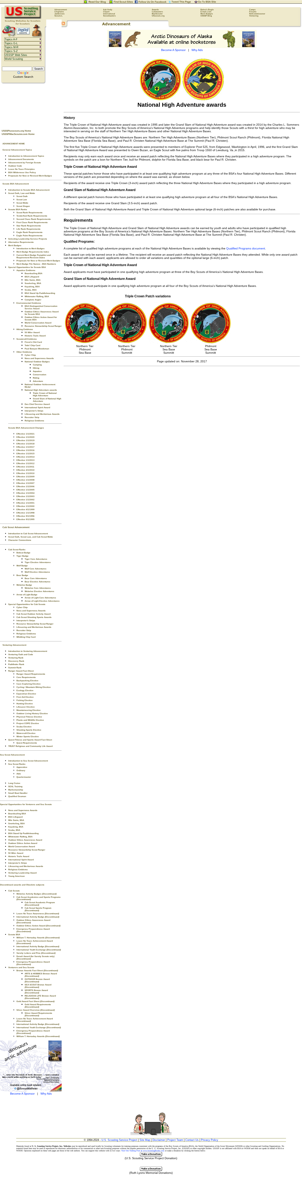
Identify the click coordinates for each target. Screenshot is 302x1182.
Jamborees (59, 14)
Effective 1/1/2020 (25, 437)
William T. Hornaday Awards (38, 937)
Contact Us (192, 1139)
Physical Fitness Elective (29, 717)
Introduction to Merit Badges (30, 248)
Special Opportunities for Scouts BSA (27, 267)
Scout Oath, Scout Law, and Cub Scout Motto (30, 537)
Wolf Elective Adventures (37, 572)
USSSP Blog (206, 16)
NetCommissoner (257, 14)
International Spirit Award (37, 407)
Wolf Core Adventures (35, 569)
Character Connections (19, 540)
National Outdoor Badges (37, 361)
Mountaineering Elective (28, 710)
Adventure (38, 381)
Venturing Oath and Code (20, 654)
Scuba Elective (24, 726)
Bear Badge (22, 575)
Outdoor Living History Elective (32, 713)
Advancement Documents (21, 159)
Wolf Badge (22, 565)
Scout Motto (22, 203)
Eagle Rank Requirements (29, 232)
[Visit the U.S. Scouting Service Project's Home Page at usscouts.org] (23, 18)
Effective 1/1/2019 (25, 440)
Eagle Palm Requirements (29, 235)
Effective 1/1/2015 (25, 453)
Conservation (39, 374)
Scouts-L (58, 16)
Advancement (60, 10)
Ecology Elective (24, 690)
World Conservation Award (38, 323)
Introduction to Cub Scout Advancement (28, 533)
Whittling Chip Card (26, 637)
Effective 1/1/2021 (25, 434)
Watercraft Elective (26, 733)
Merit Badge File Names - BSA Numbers (36, 264)
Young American (16, 876)
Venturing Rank (15, 658)
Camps (252, 10)
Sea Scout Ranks (16, 764)
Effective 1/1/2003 (25, 496)
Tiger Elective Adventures (38, 562)
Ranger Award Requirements (30, 674)
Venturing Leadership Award (22, 873)
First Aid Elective (25, 697)
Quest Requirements (26, 743)
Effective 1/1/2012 (25, 463)
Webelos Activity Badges (36, 894)
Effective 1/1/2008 (25, 480)
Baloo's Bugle (207, 10)
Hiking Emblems (24, 329)
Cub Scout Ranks (16, 549)
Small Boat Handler (18, 793)
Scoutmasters (109, 16)
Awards (155, 10)
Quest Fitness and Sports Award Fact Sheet (30, 740)
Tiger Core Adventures (36, 559)
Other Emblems (24, 352)
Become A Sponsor (22, 1093)
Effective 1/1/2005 (25, 490)
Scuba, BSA (31, 290)
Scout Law (21, 199)
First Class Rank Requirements (32, 222)
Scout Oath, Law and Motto (21, 193)
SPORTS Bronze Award (36, 991)
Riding (36, 378)
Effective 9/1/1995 (25, 519)
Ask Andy (107, 10)
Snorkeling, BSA (33, 283)
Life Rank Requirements (28, 229)
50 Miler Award (32, 332)
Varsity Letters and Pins (35, 953)
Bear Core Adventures (36, 578)
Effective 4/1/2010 (25, 470)
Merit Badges (207, 14)
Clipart (106, 12)
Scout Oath (22, 196)
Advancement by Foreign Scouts (24, 162)
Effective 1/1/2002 (25, 499)
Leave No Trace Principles (21, 169)
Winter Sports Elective (27, 736)
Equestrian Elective (26, 694)
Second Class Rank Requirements (33, 219)
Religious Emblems (34, 420)
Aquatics (37, 371)
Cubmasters (157, 12)
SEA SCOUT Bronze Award (38, 986)
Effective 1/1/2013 (25, 460)
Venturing (253, 16)
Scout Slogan (23, 206)
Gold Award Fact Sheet (35, 1001)
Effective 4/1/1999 (25, 509)
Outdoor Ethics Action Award (22, 843)
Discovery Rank (16, 661)
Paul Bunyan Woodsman (37, 349)
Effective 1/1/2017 (25, 447)
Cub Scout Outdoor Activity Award (33, 614)
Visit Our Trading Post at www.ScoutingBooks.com (142, 1151)
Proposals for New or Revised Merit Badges (30, 176)
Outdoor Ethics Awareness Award (25, 840)
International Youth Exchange (38, 950)
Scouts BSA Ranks (17, 209)
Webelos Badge (24, 585)
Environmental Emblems (28, 303)
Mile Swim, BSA (32, 280)
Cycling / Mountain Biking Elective (33, 687)
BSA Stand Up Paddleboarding (40, 293)
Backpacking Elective (27, 680)
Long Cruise (14, 783)
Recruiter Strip (32, 417)
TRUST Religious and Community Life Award (30, 746)
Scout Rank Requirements (29, 212)
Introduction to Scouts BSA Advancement (29, 190)
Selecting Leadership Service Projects (27, 239)
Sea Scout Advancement (12, 755)
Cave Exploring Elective (28, 684)
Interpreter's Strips (34, 411)
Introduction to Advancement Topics (26, 156)
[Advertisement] (30, 105)
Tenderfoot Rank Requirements (31, 216)
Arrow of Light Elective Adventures (42, 601)
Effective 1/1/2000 (25, 506)
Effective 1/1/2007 (25, 483)
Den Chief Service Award (37, 404)
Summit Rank (15, 667)
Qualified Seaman (17, 796)
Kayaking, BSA (32, 286)
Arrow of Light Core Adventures (40, 598)
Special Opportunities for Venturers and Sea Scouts (26, 804)
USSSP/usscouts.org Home (16, 131)
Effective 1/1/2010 (25, 473)
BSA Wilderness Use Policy (22, 172)
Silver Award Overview (35, 1010)
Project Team (175, 1139)
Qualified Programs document (245, 248)
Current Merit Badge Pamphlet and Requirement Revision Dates (33, 256)
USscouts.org (158, 16)
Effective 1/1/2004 (25, 493)
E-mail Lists (206, 12)
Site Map (144, 1139)
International (109, 14)
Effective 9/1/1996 (25, 516)
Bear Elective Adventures (37, 582)
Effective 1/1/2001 (25, 503)
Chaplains (59, 12)
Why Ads (46, 1093)
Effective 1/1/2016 (25, 450)
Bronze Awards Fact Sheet (37, 970)
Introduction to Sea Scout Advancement (28, 761)
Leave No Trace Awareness (37, 913)
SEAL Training (15, 786)
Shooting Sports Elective (28, 730)
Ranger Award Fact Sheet (21, 671)
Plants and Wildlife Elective (30, 720)
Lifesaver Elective (25, 707)
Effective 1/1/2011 (25, 467)
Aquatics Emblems (25, 270)
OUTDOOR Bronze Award (37, 980)
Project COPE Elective (27, 723)
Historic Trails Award (35, 336)
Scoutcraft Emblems (26, 339)
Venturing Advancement (14, 645)
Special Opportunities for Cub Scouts (26, 604)
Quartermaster (23, 777)
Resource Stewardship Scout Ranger (43, 326)
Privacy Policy (209, 1139)
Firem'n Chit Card (33, 342)
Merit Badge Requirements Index (32, 252)
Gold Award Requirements (38, 1005)
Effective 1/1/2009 (25, 476)
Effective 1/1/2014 (25, 457)
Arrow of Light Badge (26, 594)
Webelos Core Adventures (38, 588)
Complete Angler (33, 300)
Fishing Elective (24, 700)
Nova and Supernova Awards (39, 358)
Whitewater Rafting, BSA (37, 296)
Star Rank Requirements (28, 226)
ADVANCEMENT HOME (13, 144)
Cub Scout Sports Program (38, 909)
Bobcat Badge (23, 553)
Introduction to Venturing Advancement (27, 651)
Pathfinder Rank (16, 664)
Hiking (36, 368)
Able (18, 774)
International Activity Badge (37, 917)
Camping (37, 365)
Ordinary (20, 770)
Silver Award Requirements (38, 1014)
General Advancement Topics (17, 150)
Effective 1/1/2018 (25, 444)
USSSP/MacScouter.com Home (18, 134)
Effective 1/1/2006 (25, 486)
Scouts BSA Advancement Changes (26, 428)
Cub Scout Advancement (16, 527)
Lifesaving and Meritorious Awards (42, 414)
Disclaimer (158, 1139)
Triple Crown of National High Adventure (45, 394)
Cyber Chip (30, 355)
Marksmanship (15, 790)
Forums (252, 12)
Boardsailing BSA (33, 273)
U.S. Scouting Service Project (119, 1139)
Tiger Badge (22, 556)
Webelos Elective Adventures (39, 591)
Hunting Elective (24, 703)
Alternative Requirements (21, 242)
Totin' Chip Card (32, 345)
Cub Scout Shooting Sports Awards (34, 617)
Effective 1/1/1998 (25, 513)
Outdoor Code (15, 166)
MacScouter (157, 14)
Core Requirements (26, 677)
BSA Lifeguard (32, 277)
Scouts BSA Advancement (15, 184)
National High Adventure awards (41, 390)
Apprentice (21, 767)
